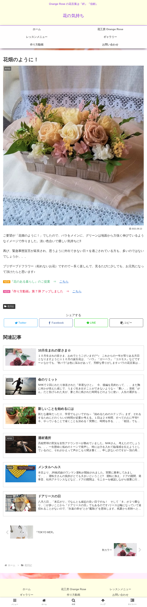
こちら (64, 281)
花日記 (10, 306)
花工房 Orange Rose (73, 589)
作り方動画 (73, 594)
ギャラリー (26, 594)
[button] (126, 322)
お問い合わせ (120, 594)
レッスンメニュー (120, 589)
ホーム (27, 589)
